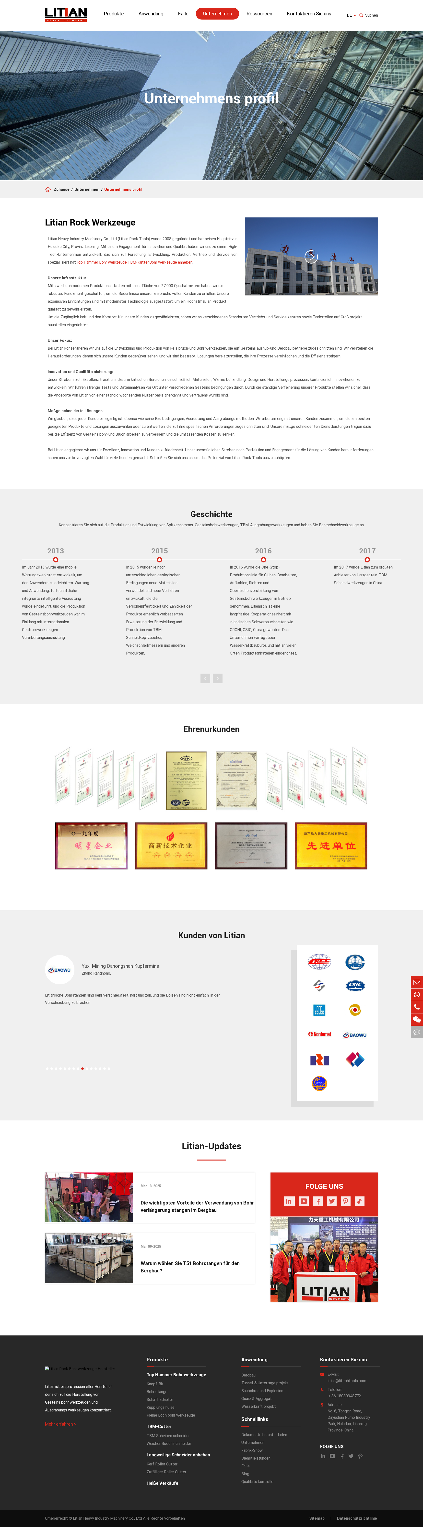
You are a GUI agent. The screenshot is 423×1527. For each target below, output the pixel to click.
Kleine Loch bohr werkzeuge (171, 1415)
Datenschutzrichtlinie (357, 1518)
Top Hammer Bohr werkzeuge (101, 262)
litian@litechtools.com (347, 1380)
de (349, 15)
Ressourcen (259, 14)
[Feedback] (417, 1032)
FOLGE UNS (331, 1446)
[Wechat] (417, 1019)
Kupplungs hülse (161, 1407)
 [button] (205, 678)
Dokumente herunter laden (264, 1434)
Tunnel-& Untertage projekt (265, 1383)
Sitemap (317, 1518)
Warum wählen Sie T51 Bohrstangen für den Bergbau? (190, 1267)
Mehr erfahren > (60, 1424)
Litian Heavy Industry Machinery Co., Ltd (107, 1518)
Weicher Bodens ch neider (169, 1443)
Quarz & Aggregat (256, 1398)
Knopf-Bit (155, 1384)
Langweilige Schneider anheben (178, 1454)
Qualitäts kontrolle (257, 1481)
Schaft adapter (160, 1399)
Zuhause (62, 189)
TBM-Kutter (138, 262)
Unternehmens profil (123, 189)
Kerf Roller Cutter (162, 1464)
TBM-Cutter (159, 1426)
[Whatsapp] (417, 995)
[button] (47, 1068)
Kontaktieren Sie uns (309, 14)
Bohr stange (157, 1391)
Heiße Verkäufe (162, 1483)
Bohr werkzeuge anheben (170, 262)
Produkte (114, 14)
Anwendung (151, 14)
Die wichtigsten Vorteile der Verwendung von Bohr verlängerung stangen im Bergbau (197, 1206)
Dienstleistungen (255, 1458)
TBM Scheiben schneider (168, 1435)
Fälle (183, 14)
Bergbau (248, 1375)
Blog (245, 1474)
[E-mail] (417, 982)
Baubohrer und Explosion (262, 1390)
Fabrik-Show (252, 1450)
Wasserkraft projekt (258, 1406)
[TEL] (417, 1007)
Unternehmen (217, 14)
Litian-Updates (211, 1146)
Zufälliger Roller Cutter (166, 1472)
